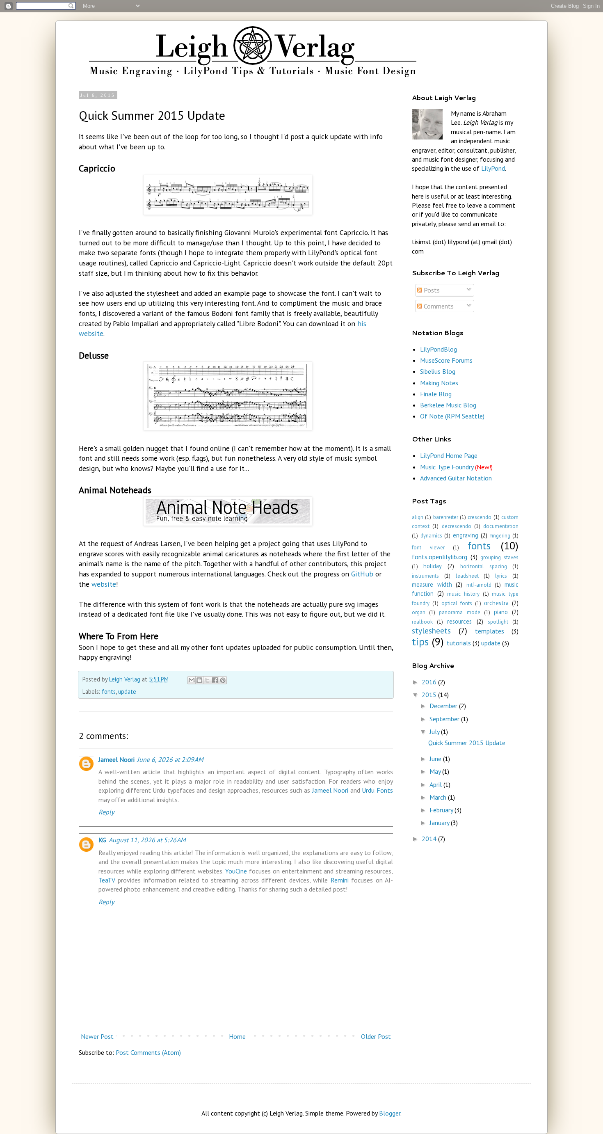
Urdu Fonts (377, 790)
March (438, 797)
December (444, 706)
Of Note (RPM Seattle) (452, 416)
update (127, 691)
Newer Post (97, 1036)
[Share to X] (207, 680)
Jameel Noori (116, 759)
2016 (430, 682)
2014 (430, 838)
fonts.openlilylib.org (439, 557)
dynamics (431, 535)
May (435, 771)
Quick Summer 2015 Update (466, 742)
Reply (106, 812)
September (445, 719)
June (436, 758)
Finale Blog (436, 394)
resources (459, 621)
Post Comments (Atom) (148, 1052)
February (442, 810)
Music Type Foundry (456, 467)
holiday (432, 566)
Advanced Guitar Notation (456, 478)
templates (489, 631)
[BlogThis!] (199, 680)
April (436, 784)
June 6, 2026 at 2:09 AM (170, 759)
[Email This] (191, 680)
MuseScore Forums (446, 360)
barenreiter (445, 517)
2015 (430, 694)
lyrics (501, 575)
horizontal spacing (483, 566)
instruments (425, 575)
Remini (340, 880)
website (103, 584)
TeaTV (106, 880)
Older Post (376, 1036)
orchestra (496, 603)
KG (102, 840)
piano (501, 612)
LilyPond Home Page (448, 455)
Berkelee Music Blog (448, 405)
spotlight (498, 621)
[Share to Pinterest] (223, 680)
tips (420, 641)
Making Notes (439, 383)
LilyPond (493, 168)
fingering (500, 535)
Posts (431, 290)
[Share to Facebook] (215, 680)
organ (418, 612)
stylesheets (431, 630)
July (435, 731)
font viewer (428, 547)
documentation (500, 526)
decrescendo (456, 526)
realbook (422, 621)
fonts (109, 691)
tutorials (459, 643)
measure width (432, 584)
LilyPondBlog (438, 349)
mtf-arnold (478, 584)
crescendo (479, 517)
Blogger (389, 1113)
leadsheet (467, 575)
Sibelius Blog (437, 371)
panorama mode (459, 612)
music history (463, 593)
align (417, 517)
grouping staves (499, 557)
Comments (438, 306)
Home (237, 1036)
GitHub (362, 573)
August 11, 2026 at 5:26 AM (147, 840)
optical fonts (456, 603)
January (440, 822)
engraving (465, 535)
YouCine (236, 871)
